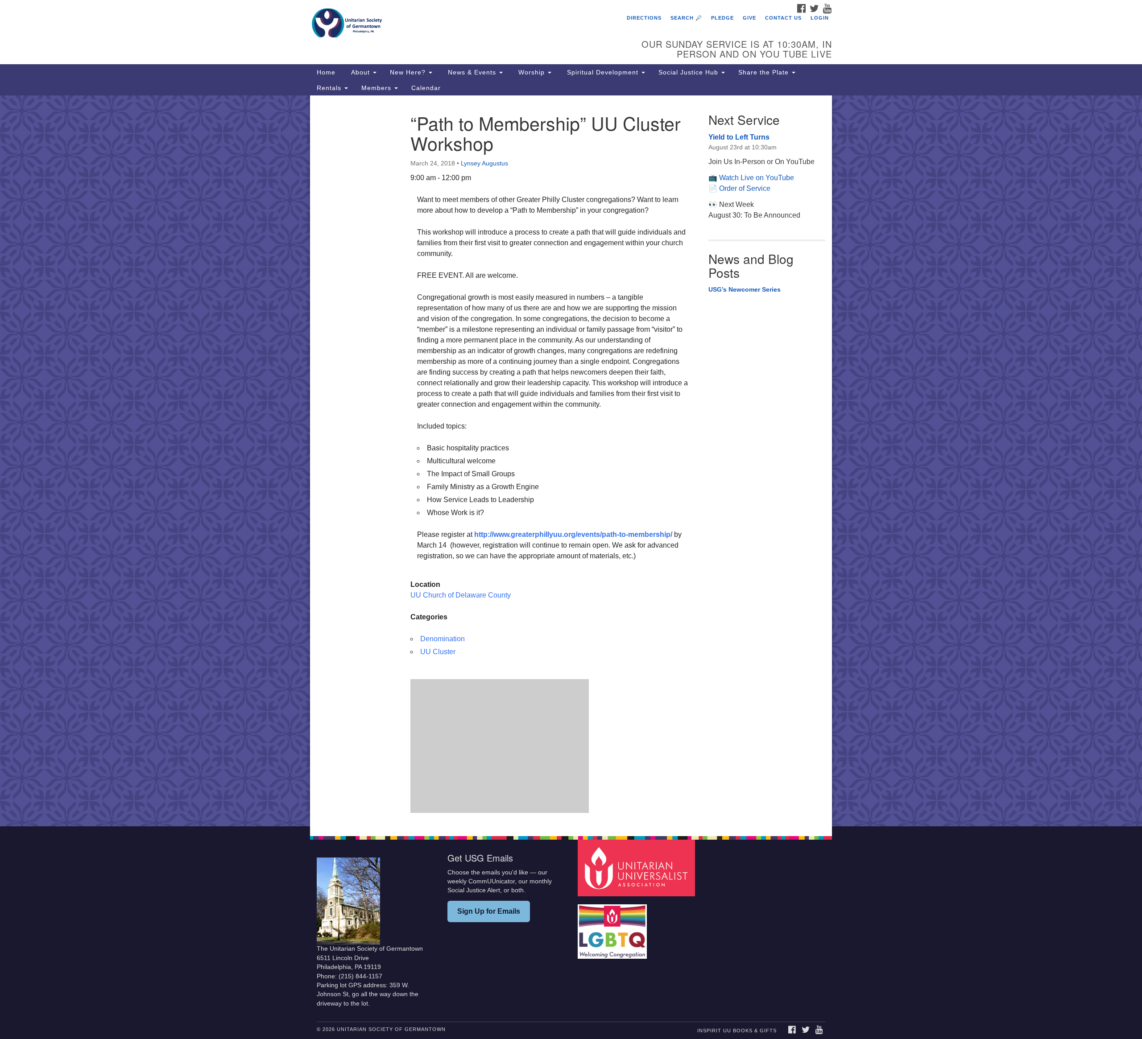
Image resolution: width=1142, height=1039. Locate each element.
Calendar (426, 87)
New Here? (409, 72)
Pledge (722, 18)
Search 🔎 (686, 18)
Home (326, 72)
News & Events (472, 72)
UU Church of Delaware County (460, 595)
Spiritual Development (603, 72)
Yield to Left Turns (739, 137)
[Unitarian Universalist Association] (637, 867)
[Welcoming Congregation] (613, 927)
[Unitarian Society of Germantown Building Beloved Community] (462, 24)
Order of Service (744, 188)
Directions (644, 18)
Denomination (442, 639)
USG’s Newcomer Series (744, 289)
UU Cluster (437, 652)
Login (820, 18)
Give (749, 18)
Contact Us (783, 18)
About (360, 72)
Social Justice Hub (689, 72)
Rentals (330, 87)
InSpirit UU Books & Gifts (737, 1030)
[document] (571, 460)
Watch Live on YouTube (756, 177)
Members (377, 87)
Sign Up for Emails (488, 911)
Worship (531, 72)
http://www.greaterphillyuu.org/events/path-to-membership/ (573, 534)
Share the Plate (764, 72)
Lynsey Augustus (484, 163)
